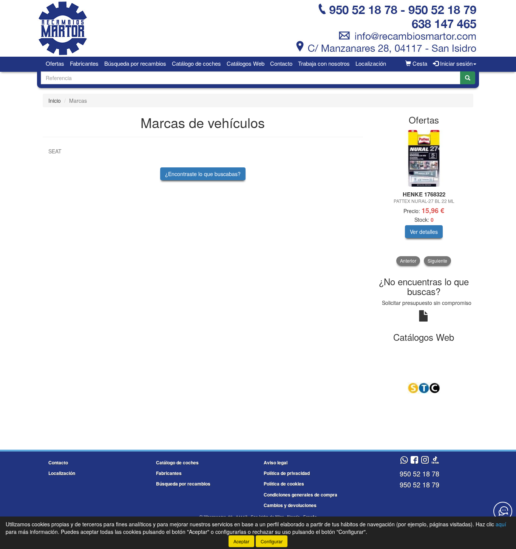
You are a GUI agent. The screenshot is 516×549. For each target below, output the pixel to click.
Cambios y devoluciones (290, 505)
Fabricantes (84, 63)
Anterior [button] (408, 260)
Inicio (54, 100)
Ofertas (55, 63)
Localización (370, 63)
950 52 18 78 (419, 473)
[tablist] (424, 197)
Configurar (272, 541)
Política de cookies (284, 483)
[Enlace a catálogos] (424, 387)
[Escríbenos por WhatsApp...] (404, 460)
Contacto (281, 63)
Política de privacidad (287, 473)
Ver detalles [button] (424, 231)
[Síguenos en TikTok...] (435, 460)
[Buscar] (467, 77)
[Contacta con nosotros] (502, 511)
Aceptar (241, 541)
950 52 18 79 (419, 484)
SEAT (55, 151)
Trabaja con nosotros (324, 63)
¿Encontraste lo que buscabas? (203, 174)
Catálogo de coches (196, 63)
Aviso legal (275, 462)
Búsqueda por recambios (135, 63)
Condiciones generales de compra (300, 494)
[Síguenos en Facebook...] (414, 460)
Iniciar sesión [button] (456, 63)
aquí (501, 524)
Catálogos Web (245, 63)
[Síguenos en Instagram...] (425, 460)
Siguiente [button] (437, 260)
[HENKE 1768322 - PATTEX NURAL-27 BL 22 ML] (424, 158)
